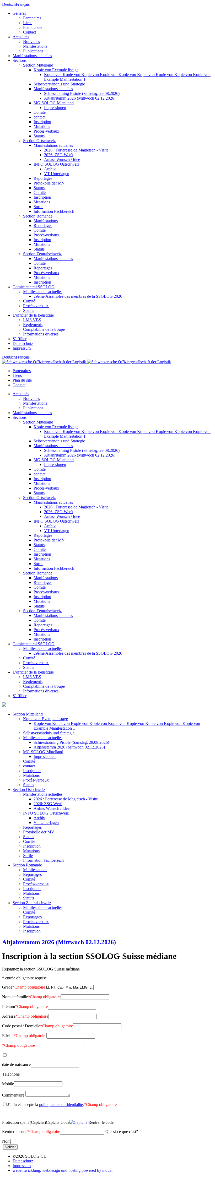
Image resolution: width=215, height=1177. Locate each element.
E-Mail (24, 1035)
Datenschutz (23, 1161)
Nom (6, 1141)
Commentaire (13, 1095)
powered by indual (62, 1170)
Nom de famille (31, 997)
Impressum (22, 1165)
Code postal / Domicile (37, 1026)
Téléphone (11, 1074)
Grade (23, 987)
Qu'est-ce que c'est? (121, 1131)
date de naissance (16, 1064)
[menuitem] (113, 23)
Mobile (8, 1084)
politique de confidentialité (61, 1104)
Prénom (25, 1006)
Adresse (25, 1016)
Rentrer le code (31, 1131)
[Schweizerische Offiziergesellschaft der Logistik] (86, 362)
